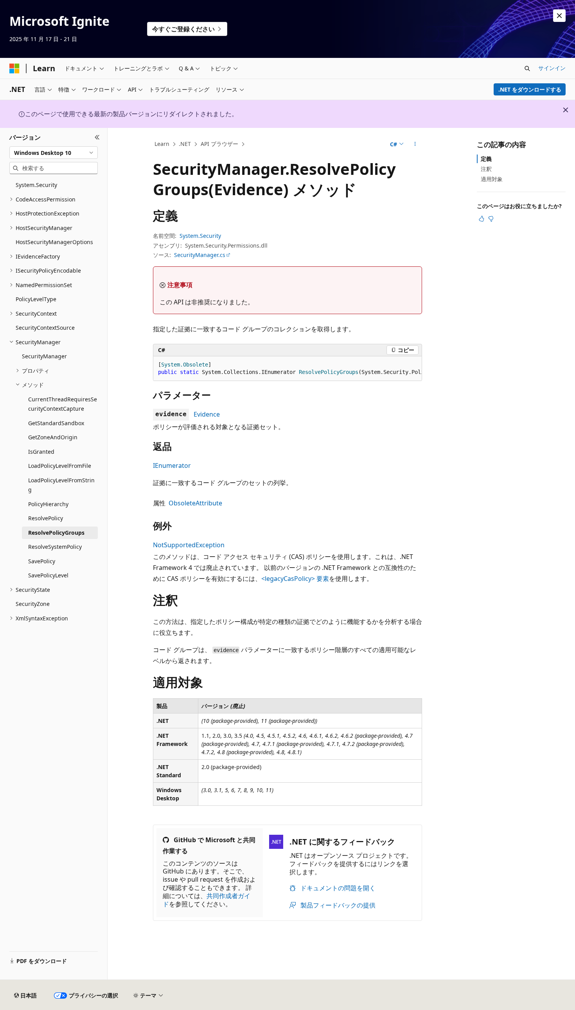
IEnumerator (172, 465)
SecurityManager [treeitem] (44, 356)
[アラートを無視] (559, 15)
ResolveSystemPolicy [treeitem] (55, 546)
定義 (486, 158)
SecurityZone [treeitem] (33, 603)
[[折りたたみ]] (97, 137)
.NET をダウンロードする (529, 89)
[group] (287, 368)
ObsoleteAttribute (195, 503)
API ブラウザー (219, 143)
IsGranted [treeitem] (41, 451)
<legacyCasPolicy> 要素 (295, 578)
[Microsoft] (14, 68)
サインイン (552, 68)
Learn (162, 143)
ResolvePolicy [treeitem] (45, 518)
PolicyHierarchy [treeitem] (48, 504)
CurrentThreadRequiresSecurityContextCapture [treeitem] (62, 404)
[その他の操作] (415, 144)
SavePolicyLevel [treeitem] (48, 575)
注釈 (486, 169)
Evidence (207, 414)
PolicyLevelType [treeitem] (36, 299)
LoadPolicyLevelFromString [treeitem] (61, 485)
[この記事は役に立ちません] (491, 218)
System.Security (200, 235)
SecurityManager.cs (199, 255)
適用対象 (492, 179)
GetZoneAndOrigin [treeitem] (52, 437)
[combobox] (53, 152)
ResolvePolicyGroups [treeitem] (56, 532)
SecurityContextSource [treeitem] (45, 327)
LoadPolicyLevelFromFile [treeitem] (59, 465)
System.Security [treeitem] (36, 185)
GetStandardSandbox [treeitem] (56, 423)
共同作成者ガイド (206, 899)
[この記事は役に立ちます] (481, 218)
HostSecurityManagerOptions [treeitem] (54, 242)
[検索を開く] (527, 68)
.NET (185, 143)
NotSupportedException (189, 545)
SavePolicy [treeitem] (41, 561)
